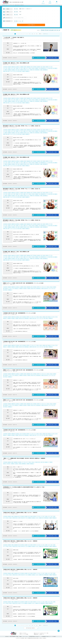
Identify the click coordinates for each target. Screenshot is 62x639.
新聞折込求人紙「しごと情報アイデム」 (39, 634)
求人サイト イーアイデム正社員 (24, 634)
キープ (38, 57)
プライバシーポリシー (25, 636)
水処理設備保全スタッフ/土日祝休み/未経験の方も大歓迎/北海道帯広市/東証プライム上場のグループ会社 (23, 487)
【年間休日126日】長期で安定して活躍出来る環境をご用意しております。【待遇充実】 (20, 512)
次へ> (37, 33)
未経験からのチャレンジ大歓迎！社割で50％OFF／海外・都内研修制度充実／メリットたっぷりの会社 (23, 283)
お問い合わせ (7, 636)
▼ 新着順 (42, 30)
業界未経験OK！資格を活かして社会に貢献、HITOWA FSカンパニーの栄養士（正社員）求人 (21, 125)
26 (32, 33)
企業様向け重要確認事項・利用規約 (14, 636)
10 (29, 33)
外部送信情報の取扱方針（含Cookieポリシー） (35, 636)
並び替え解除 (51, 30)
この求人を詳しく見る (52, 57)
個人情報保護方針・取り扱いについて (46, 636)
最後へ (40, 33)
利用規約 (20, 636)
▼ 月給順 (46, 30)
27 (34, 33)
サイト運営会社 (54, 636)
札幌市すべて (24, 8)
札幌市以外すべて (29, 8)
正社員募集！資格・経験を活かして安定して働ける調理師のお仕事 (16, 62)
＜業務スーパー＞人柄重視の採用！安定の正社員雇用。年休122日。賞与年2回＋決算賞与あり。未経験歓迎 (24, 458)
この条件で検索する (31, 24)
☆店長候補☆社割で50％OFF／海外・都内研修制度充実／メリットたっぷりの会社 (19, 313)
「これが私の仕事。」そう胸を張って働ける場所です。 (14, 37)
